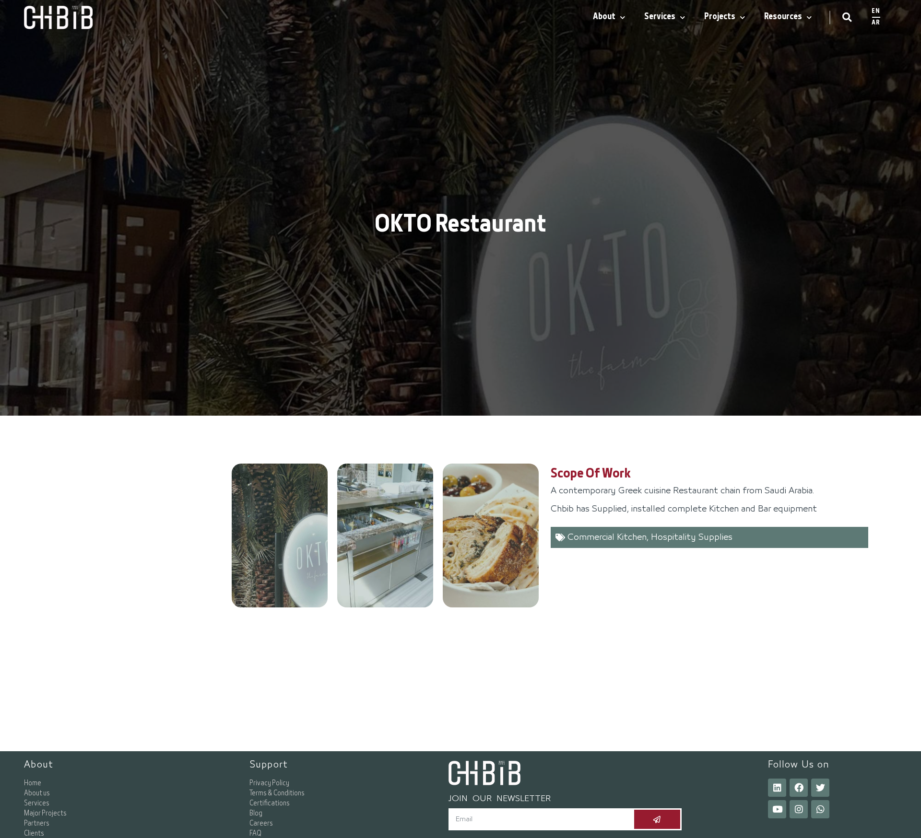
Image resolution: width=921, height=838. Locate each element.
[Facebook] (799, 788)
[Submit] (657, 819)
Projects (719, 17)
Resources (783, 17)
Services (659, 17)
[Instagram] (799, 809)
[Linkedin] (777, 788)
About (604, 17)
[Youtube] (777, 809)
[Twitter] (820, 788)
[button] (846, 17)
